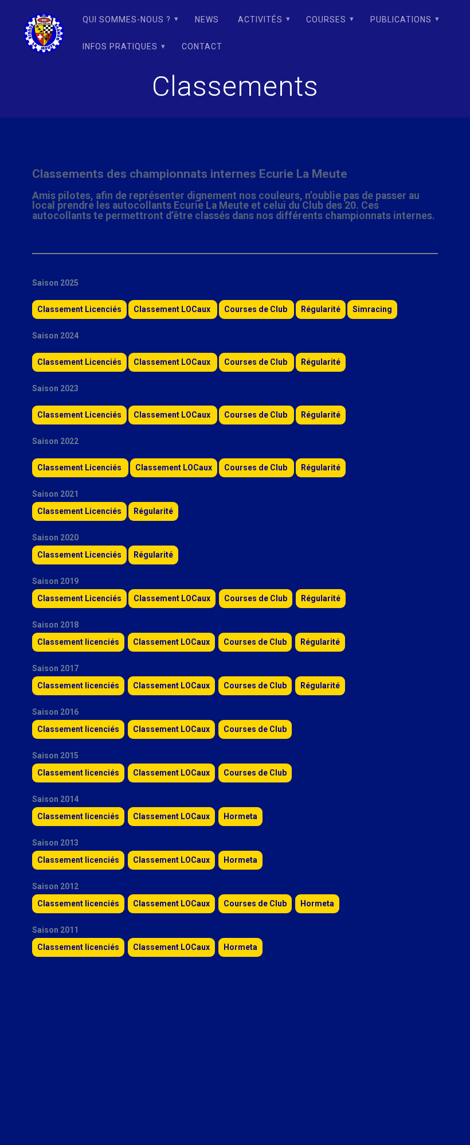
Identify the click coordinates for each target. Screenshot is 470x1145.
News (207, 19)
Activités (260, 19)
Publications (401, 19)
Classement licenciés (78, 642)
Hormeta (240, 816)
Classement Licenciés (79, 309)
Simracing (372, 309)
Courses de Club (256, 309)
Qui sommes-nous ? (127, 19)
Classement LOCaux (173, 309)
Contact (202, 46)
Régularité (320, 309)
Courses (326, 19)
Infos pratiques (120, 46)
